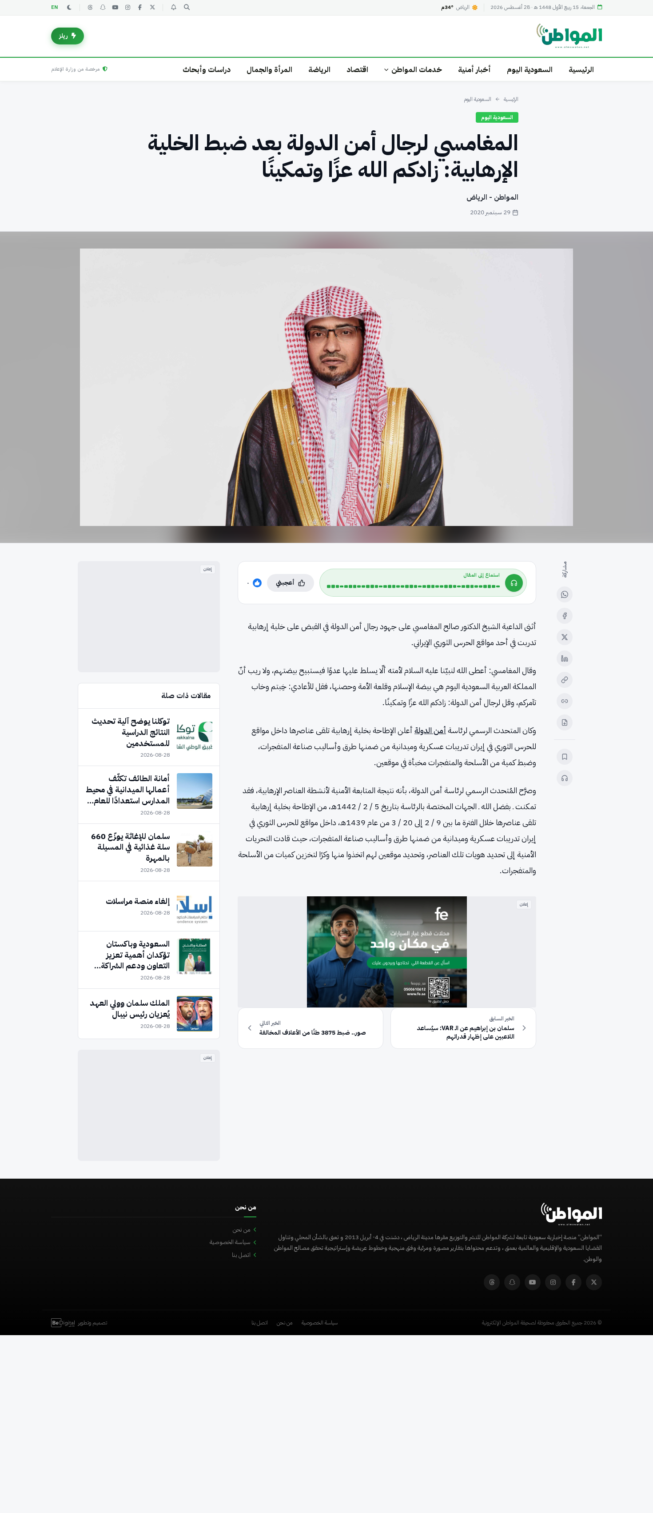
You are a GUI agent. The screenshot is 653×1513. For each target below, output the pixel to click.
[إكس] (565, 637)
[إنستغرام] (127, 7)
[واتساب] (565, 594)
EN (54, 7)
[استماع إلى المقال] (565, 778)
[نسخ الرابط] (565, 680)
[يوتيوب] (115, 7)
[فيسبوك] (140, 7)
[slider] (413, 586)
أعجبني (285, 582)
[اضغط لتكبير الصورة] (326, 387)
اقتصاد (357, 69)
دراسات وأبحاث (207, 69)
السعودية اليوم (530, 69)
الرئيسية (581, 69)
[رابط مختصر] (565, 701)
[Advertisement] (149, 616)
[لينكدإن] (565, 658)
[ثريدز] (90, 7)
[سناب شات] (102, 7)
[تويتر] (152, 7)
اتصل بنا (241, 1255)
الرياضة (319, 69)
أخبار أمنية (474, 69)
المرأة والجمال (269, 69)
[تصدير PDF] (565, 722)
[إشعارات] (173, 7)
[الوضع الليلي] (69, 7)
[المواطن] (569, 36)
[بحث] (186, 7)
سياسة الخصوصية (230, 1242)
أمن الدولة (430, 730)
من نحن (242, 1229)
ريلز (63, 35)
